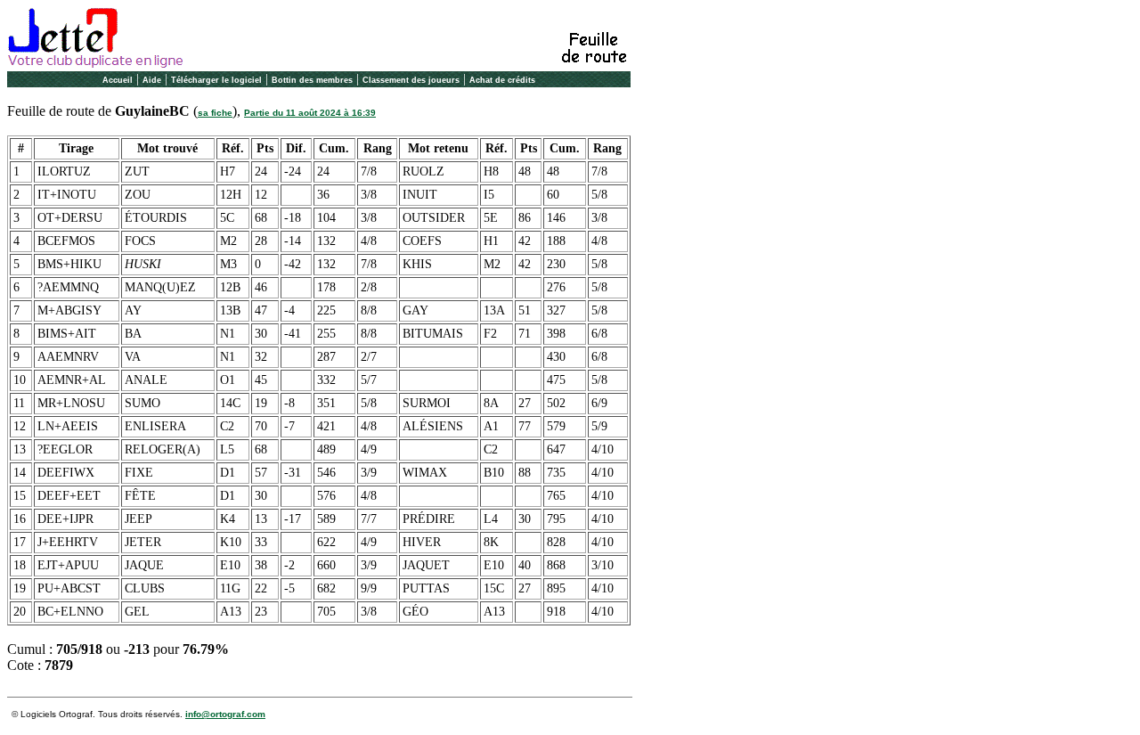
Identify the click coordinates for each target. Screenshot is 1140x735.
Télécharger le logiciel (216, 80)
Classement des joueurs (411, 80)
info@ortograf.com (225, 714)
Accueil (117, 80)
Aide (151, 80)
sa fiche (215, 113)
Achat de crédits (502, 80)
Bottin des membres (312, 80)
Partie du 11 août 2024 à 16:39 (310, 113)
